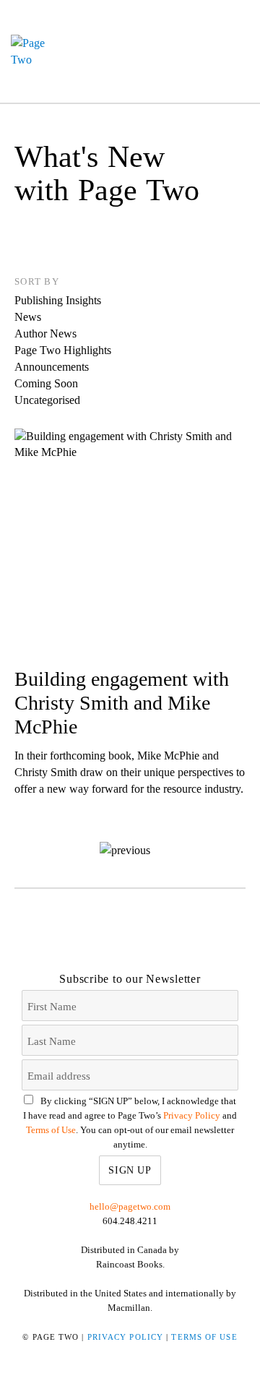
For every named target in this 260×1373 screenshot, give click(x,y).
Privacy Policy (191, 1115)
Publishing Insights (57, 300)
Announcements (51, 367)
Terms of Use (51, 1129)
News (27, 317)
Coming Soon (46, 383)
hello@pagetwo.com (130, 1206)
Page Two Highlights (62, 350)
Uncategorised (47, 400)
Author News (45, 333)
